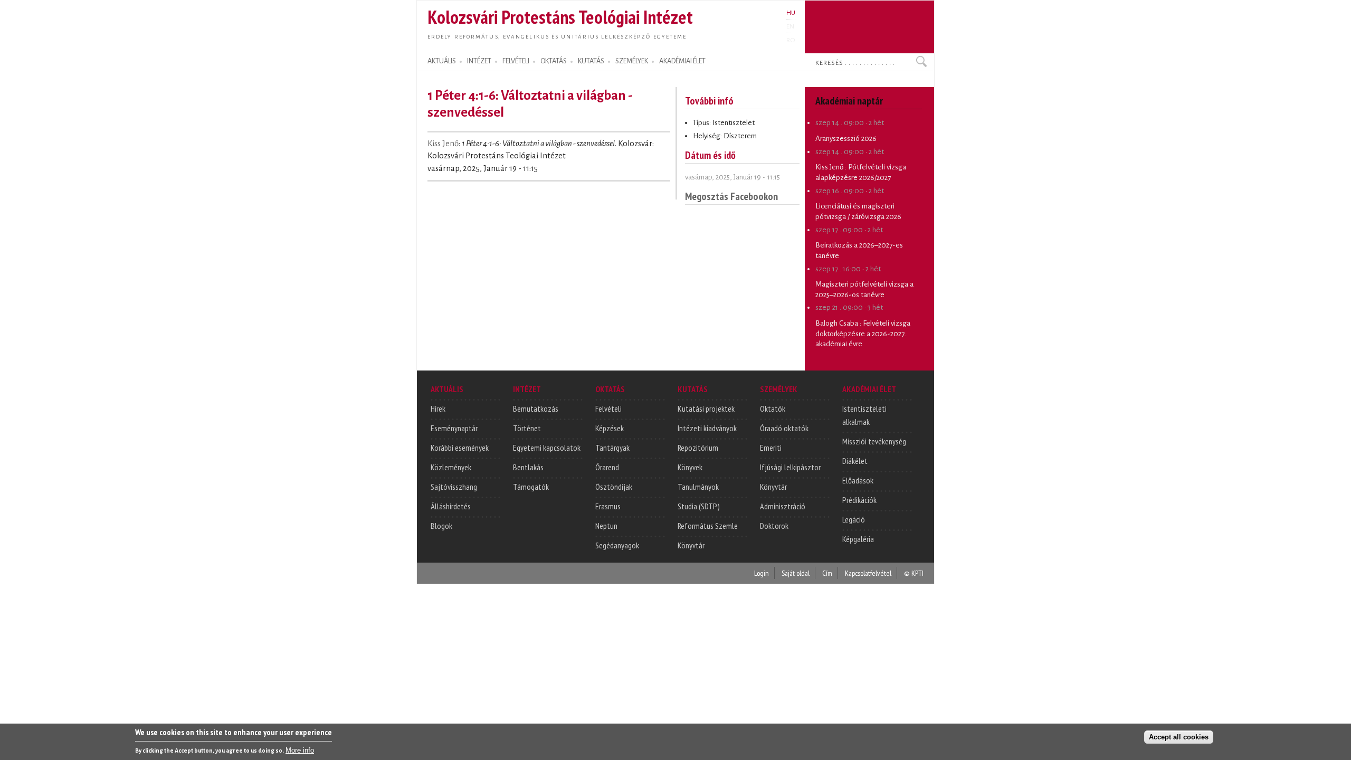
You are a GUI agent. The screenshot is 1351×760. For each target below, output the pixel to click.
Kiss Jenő (443, 143)
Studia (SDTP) (699, 506)
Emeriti (771, 447)
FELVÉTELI (515, 61)
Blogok (441, 525)
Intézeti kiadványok (707, 428)
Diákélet (855, 460)
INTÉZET (479, 61)
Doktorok (774, 525)
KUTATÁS (591, 61)
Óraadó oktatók (784, 428)
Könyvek (690, 467)
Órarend (607, 467)
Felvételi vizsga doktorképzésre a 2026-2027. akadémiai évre (862, 333)
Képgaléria (858, 539)
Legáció (853, 519)
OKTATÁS (553, 61)
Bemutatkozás (535, 408)
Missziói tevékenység (874, 441)
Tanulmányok (698, 486)
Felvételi (608, 408)
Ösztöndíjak (613, 486)
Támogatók (531, 486)
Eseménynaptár (454, 428)
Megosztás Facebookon (731, 196)
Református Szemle (708, 525)
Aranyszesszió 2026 (846, 138)
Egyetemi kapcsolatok (547, 447)
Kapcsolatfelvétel (868, 573)
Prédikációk (859, 500)
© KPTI (914, 573)
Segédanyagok (617, 545)
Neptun (606, 525)
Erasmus (608, 506)
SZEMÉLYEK (631, 61)
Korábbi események (460, 447)
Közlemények (451, 467)
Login (761, 573)
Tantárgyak (612, 447)
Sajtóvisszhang (454, 486)
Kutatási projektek (706, 408)
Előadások (857, 480)
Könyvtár (691, 545)
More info (300, 750)
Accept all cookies (1179, 737)
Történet (527, 428)
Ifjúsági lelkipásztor (790, 467)
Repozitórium (698, 447)
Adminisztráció (782, 506)
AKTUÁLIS (441, 61)
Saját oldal (796, 573)
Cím (827, 573)
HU (790, 12)
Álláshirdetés (451, 506)
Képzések (609, 428)
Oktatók (772, 408)
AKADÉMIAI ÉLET (682, 61)
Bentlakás (528, 467)
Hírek (438, 408)
